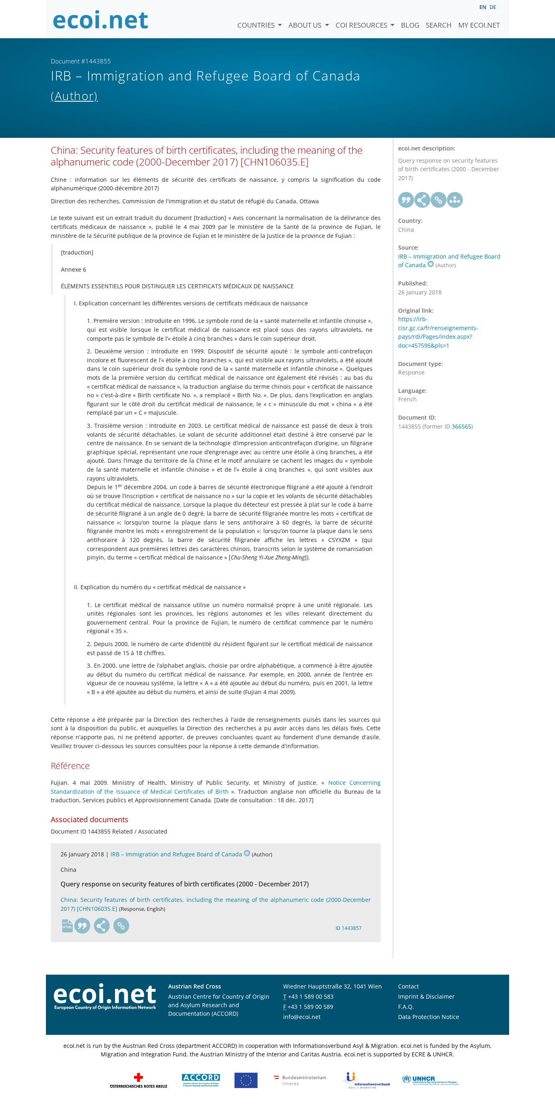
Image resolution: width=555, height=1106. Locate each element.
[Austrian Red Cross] (138, 1080)
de (493, 7)
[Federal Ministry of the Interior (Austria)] (300, 1080)
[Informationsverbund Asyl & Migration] (366, 1080)
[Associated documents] (455, 200)
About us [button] (305, 25)
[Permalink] (121, 926)
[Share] (102, 926)
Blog (410, 25)
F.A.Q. (406, 1006)
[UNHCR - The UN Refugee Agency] (430, 1080)
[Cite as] (82, 926)
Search (439, 25)
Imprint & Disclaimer (426, 996)
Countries (256, 25)
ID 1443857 (349, 928)
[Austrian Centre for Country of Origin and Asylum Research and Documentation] (201, 1080)
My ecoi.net (479, 25)
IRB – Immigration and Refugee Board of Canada (176, 854)
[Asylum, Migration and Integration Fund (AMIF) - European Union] (246, 1080)
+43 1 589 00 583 (311, 996)
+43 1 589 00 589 (310, 1006)
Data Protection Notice (428, 1017)
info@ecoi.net (302, 1017)
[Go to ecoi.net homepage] (101, 19)
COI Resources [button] (362, 25)
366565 (461, 426)
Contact (408, 986)
